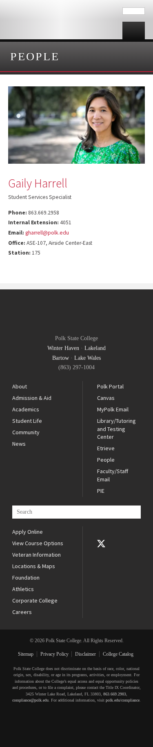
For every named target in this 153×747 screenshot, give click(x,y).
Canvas (106, 398)
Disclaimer (85, 654)
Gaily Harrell (37, 183)
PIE (100, 490)
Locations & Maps (33, 566)
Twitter (101, 543)
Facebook (101, 532)
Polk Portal (110, 386)
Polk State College (61, 19)
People (35, 56)
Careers (22, 612)
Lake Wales (87, 358)
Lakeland (95, 348)
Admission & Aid (31, 398)
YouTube (101, 555)
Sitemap (25, 654)
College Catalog (118, 654)
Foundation (26, 577)
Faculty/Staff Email (112, 475)
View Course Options (37, 543)
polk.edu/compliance (123, 700)
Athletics (23, 589)
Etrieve (106, 448)
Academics (25, 409)
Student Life (27, 420)
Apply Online (27, 531)
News (19, 443)
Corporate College (35, 600)
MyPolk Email (113, 409)
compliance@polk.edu (30, 700)
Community (26, 432)
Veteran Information (36, 554)
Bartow (60, 358)
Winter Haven (63, 348)
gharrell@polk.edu (47, 232)
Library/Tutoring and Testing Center (116, 428)
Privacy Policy (54, 654)
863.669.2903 (114, 694)
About (19, 386)
